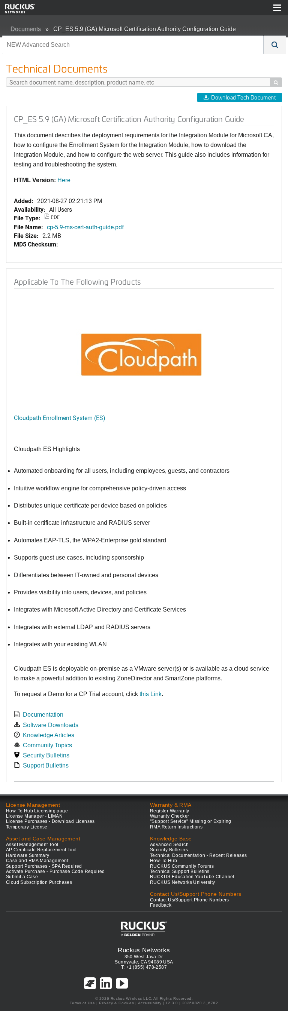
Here (63, 180)
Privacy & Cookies (116, 1003)
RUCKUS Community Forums (182, 866)
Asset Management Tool (32, 844)
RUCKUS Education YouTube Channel (192, 876)
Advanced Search (169, 844)
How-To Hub (163, 860)
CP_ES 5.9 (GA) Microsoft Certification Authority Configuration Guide (144, 29)
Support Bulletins (46, 765)
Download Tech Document (243, 97)
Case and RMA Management (37, 860)
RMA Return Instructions (176, 827)
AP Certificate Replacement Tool (41, 849)
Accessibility (150, 1003)
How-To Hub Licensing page (37, 811)
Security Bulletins (46, 755)
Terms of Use (82, 1003)
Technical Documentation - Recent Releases (198, 855)
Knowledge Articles (48, 735)
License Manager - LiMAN (34, 816)
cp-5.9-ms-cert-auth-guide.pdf (85, 227)
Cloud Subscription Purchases (39, 882)
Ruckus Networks (144, 950)
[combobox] (133, 45)
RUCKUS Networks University (182, 882)
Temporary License (27, 827)
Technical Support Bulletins (180, 871)
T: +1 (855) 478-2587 (144, 967)
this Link (151, 694)
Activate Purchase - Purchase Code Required (55, 871)
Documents (25, 29)
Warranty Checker (169, 816)
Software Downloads (50, 725)
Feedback (160, 905)
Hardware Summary (27, 855)
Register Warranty (169, 811)
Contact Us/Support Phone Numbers (189, 900)
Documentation (43, 714)
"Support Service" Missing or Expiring (190, 821)
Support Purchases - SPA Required (44, 866)
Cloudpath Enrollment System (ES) (59, 418)
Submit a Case (22, 876)
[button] (275, 45)
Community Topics (47, 745)
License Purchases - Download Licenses (50, 821)
